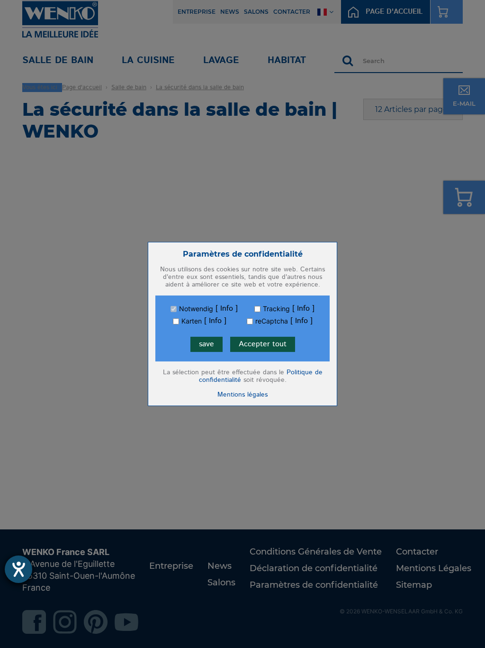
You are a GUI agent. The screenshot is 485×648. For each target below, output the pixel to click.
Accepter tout (263, 344)
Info (226, 309)
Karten (191, 321)
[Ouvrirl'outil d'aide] (18, 569)
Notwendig (196, 309)
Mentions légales (242, 394)
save (206, 344)
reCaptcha (271, 321)
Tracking (276, 309)
